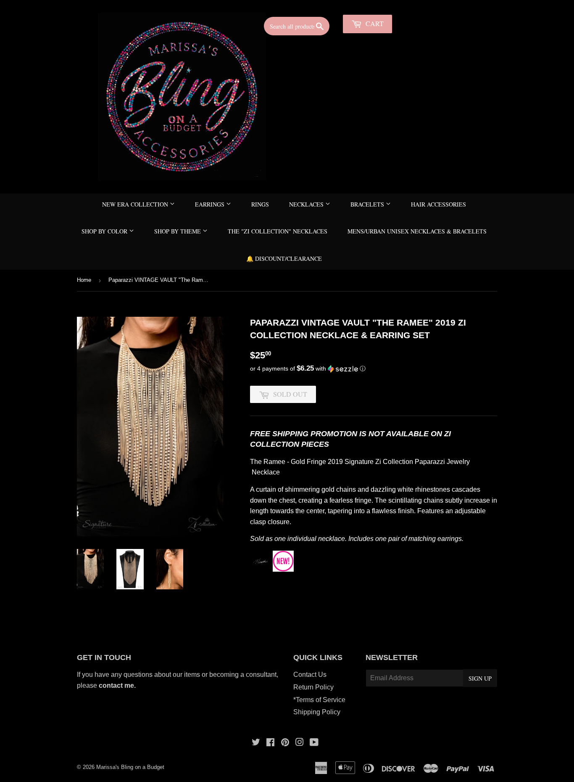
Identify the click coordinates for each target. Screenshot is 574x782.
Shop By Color (105, 231)
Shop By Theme (178, 231)
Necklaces (307, 204)
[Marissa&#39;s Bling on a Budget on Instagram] (299, 743)
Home (84, 280)
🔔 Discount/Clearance (284, 258)
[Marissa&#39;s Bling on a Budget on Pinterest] (285, 743)
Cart (374, 23)
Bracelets (368, 204)
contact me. (118, 685)
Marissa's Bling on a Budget (130, 767)
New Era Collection (136, 204)
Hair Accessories (438, 204)
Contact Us (309, 674)
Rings (260, 204)
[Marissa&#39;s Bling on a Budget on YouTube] (314, 743)
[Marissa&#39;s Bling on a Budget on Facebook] (270, 743)
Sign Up (480, 678)
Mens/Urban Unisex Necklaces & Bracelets (417, 231)
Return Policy (313, 687)
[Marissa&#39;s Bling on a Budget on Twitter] (256, 743)
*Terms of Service (319, 699)
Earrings (210, 204)
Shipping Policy (316, 712)
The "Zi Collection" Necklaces (277, 231)
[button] (373, 369)
